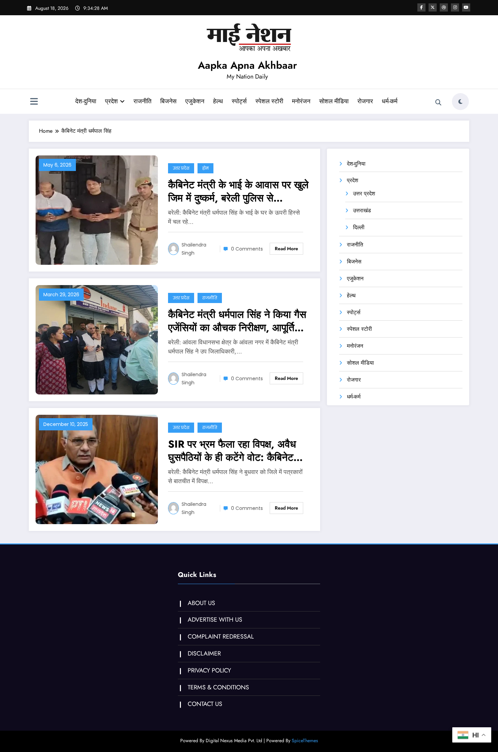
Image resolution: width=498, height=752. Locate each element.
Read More (286, 248)
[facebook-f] (421, 7)
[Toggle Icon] (34, 102)
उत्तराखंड (362, 210)
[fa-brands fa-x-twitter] (433, 7)
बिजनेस (168, 101)
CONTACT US (205, 704)
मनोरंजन (301, 101)
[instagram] (455, 7)
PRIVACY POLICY (209, 670)
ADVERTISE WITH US (215, 619)
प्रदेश (111, 101)
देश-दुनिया (85, 101)
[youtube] (466, 7)
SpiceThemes (305, 740)
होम (205, 168)
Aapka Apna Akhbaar (247, 65)
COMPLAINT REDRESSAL (221, 636)
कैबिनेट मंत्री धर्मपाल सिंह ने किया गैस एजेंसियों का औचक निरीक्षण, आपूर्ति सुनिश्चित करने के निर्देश (237, 321)
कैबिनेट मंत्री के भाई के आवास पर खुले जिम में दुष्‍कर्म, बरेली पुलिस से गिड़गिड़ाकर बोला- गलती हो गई (238, 191)
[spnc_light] (460, 101)
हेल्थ (218, 101)
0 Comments (247, 248)
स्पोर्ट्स (239, 101)
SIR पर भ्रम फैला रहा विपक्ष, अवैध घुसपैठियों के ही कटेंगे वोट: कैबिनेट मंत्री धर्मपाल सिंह (232, 450)
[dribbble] (444, 7)
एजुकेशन (194, 101)
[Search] (438, 102)
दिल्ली (359, 227)
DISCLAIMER (204, 653)
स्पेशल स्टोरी (269, 101)
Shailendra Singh (194, 248)
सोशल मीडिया (334, 101)
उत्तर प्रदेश (181, 168)
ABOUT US (201, 603)
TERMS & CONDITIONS (218, 687)
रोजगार (365, 101)
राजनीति (142, 101)
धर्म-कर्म (389, 101)
